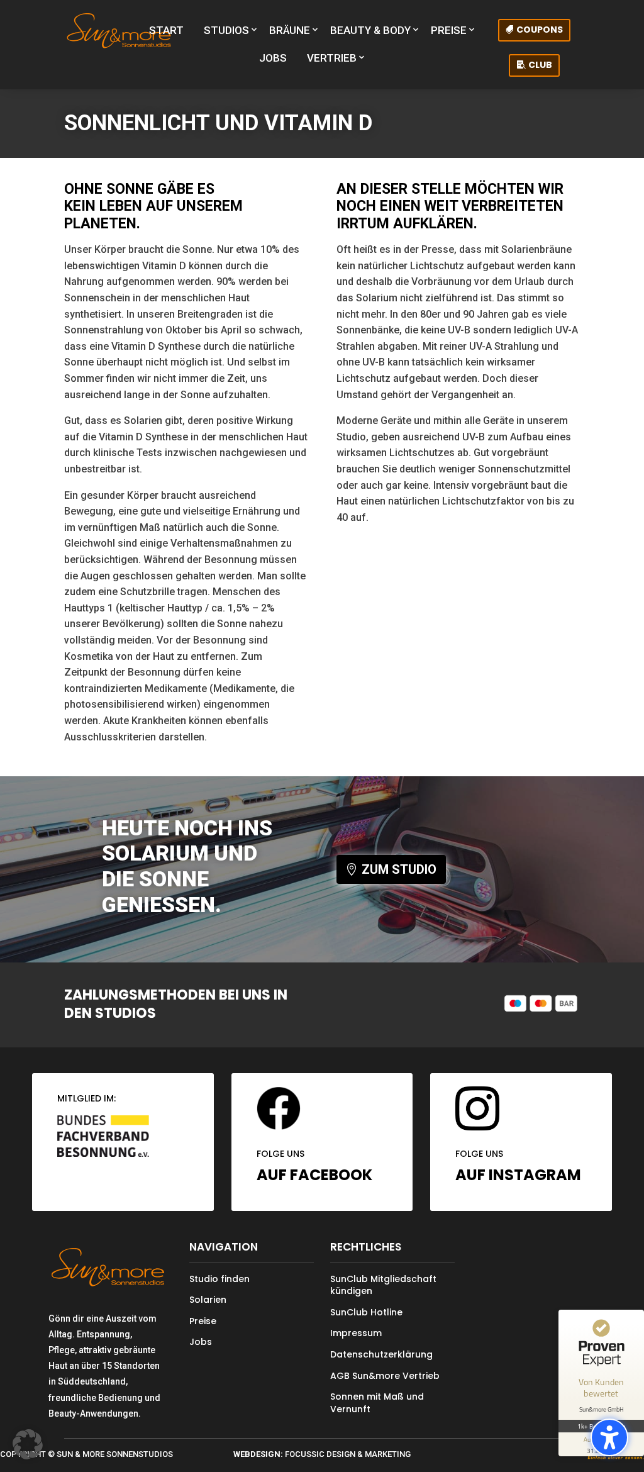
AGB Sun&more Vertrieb (385, 1375)
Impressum (356, 1333)
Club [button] (540, 65)
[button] (609, 1437)
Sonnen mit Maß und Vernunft (377, 1402)
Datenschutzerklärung (381, 1354)
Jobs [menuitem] (273, 58)
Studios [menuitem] (226, 30)
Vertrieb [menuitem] (332, 58)
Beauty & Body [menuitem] (370, 30)
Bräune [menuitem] (289, 30)
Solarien (207, 1299)
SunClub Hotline (366, 1312)
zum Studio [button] (399, 869)
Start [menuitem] (166, 30)
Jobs (200, 1341)
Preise (202, 1321)
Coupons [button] (539, 29)
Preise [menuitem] (449, 30)
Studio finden (219, 1279)
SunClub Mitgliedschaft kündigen (383, 1285)
